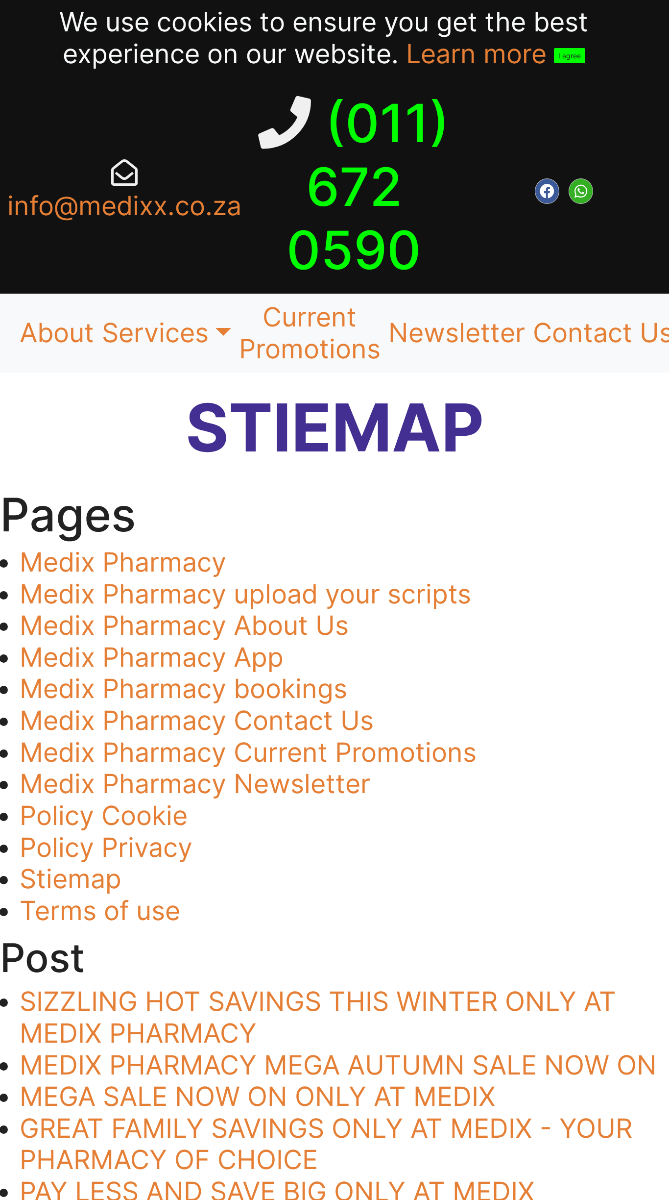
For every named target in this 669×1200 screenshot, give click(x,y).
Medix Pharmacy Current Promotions (248, 752)
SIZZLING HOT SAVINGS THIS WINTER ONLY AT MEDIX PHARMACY (318, 1017)
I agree (569, 55)
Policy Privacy (106, 847)
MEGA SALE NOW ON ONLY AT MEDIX (258, 1096)
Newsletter (456, 333)
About (57, 333)
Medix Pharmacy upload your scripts (245, 594)
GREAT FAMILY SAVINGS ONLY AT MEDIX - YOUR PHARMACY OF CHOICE (326, 1144)
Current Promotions (310, 333)
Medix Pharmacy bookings (183, 688)
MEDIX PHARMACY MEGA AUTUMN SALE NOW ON (338, 1065)
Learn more (476, 54)
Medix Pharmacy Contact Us (197, 720)
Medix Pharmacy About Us (184, 625)
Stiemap (70, 879)
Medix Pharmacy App (152, 657)
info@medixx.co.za (124, 206)
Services (155, 333)
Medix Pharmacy (123, 562)
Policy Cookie (104, 815)
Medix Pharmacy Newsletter (195, 784)
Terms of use (100, 910)
